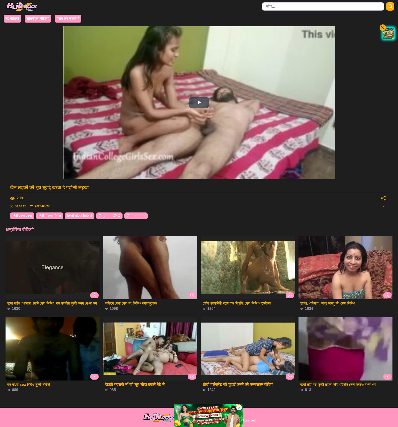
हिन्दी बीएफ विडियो (79, 216)
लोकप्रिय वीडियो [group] (37, 18)
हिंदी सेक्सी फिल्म (49, 216)
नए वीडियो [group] (12, 18)
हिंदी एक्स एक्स (22, 216)
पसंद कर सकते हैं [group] (68, 18)
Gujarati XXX (109, 216)
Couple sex (136, 216)
